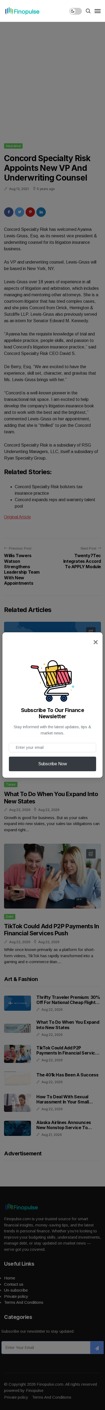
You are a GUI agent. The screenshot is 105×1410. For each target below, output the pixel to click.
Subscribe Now (52, 763)
